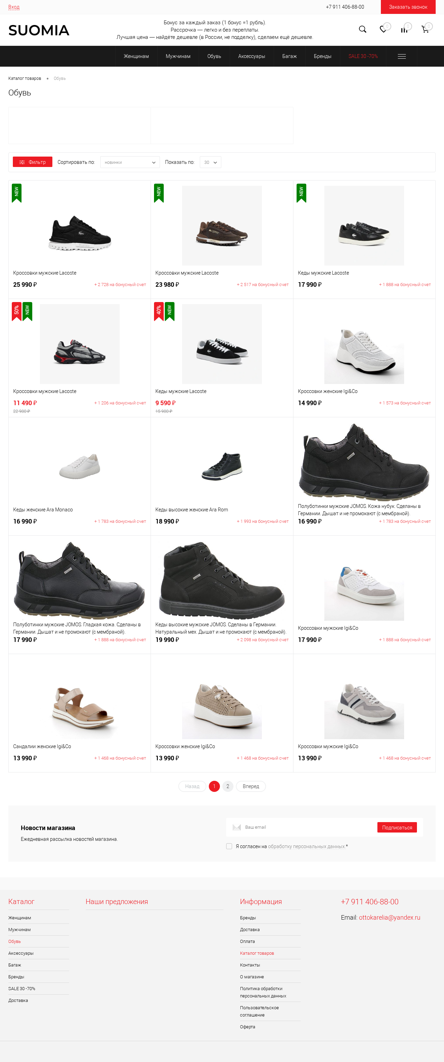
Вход (13, 7)
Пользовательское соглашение (259, 1011)
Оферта (247, 1026)
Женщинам (19, 917)
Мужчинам (19, 929)
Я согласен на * (292, 846)
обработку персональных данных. (307, 846)
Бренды (16, 976)
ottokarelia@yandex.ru (389, 917)
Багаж (14, 965)
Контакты (250, 965)
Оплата (247, 941)
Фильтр (37, 162)
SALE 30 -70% (21, 988)
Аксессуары (21, 953)
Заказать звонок (408, 7)
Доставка (18, 1000)
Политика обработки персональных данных (263, 992)
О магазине (252, 976)
